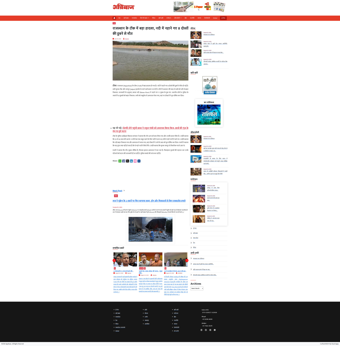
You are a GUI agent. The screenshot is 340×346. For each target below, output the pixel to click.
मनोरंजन (168, 18)
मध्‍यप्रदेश (134, 18)
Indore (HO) (209, 311)
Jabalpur (207, 324)
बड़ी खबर (126, 18)
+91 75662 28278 (207, 326)
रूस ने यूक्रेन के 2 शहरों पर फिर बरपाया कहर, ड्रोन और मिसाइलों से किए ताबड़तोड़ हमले (149, 201)
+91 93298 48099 (207, 319)
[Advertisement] (150, 111)
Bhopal (207, 318)
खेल (186, 18)
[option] (127, 274)
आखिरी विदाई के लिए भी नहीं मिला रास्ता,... (152, 271)
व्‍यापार (199, 18)
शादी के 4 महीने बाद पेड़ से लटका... (176, 271)
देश (119, 18)
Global (215, 18)
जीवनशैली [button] (177, 18)
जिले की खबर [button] (144, 18)
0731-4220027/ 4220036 (209, 312)
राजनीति (192, 18)
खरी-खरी (160, 18)
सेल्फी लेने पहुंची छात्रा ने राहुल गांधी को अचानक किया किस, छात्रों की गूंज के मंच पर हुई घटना (150, 129)
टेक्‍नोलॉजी (207, 18)
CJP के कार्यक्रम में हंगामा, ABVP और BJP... (127, 271)
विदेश (153, 18)
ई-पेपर (223, 18)
